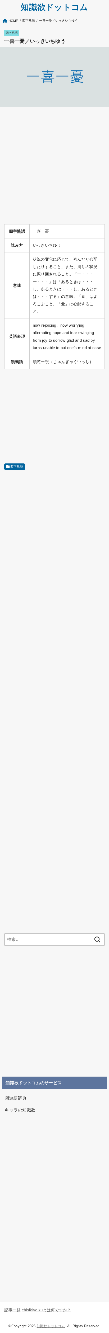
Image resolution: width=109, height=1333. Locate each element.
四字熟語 (12, 32)
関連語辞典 (15, 1098)
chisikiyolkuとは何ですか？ (46, 1310)
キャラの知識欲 (20, 1109)
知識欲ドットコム (54, 7)
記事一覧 (12, 1310)
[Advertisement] (54, 165)
